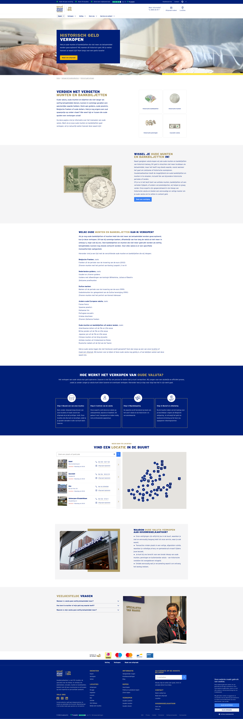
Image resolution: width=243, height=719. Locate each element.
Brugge (92, 690)
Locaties (157, 698)
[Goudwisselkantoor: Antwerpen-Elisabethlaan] (118, 501)
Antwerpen (93, 687)
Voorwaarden (182, 715)
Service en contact (106, 16)
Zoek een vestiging (143, 199)
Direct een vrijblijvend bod (102, 1)
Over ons (92, 16)
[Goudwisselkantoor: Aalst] (118, 465)
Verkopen (70, 16)
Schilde (92, 700)
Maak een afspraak (69, 58)
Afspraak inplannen (104, 465)
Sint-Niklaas (93, 703)
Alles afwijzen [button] (227, 710)
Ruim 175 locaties (83, 1)
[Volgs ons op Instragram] (62, 698)
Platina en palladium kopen (131, 690)
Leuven (92, 695)
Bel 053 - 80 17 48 (104, 462)
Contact (176, 1)
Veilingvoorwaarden (171, 715)
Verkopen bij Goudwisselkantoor (70, 78)
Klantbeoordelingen (129, 676)
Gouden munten (127, 703)
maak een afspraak (86, 352)
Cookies (154, 715)
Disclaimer (161, 715)
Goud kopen (126, 687)
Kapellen (92, 692)
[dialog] (227, 696)
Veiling (81, 16)
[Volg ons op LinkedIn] (66, 698)
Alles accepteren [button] (227, 705)
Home (58, 78)
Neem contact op (160, 693)
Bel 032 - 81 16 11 (103, 499)
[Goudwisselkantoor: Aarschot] (118, 477)
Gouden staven (127, 706)
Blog (124, 679)
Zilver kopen (126, 692)
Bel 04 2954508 (103, 486)
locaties (154, 349)
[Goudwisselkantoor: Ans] (118, 489)
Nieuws (157, 709)
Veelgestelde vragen (129, 674)
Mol (91, 698)
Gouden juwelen (127, 700)
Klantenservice (167, 1)
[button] (162, 464)
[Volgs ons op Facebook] (58, 698)
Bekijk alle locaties (95, 706)
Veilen (92, 679)
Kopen (60, 16)
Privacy (148, 715)
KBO (142, 715)
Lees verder (225, 701)
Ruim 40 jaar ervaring (66, 1)
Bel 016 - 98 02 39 (104, 474)
